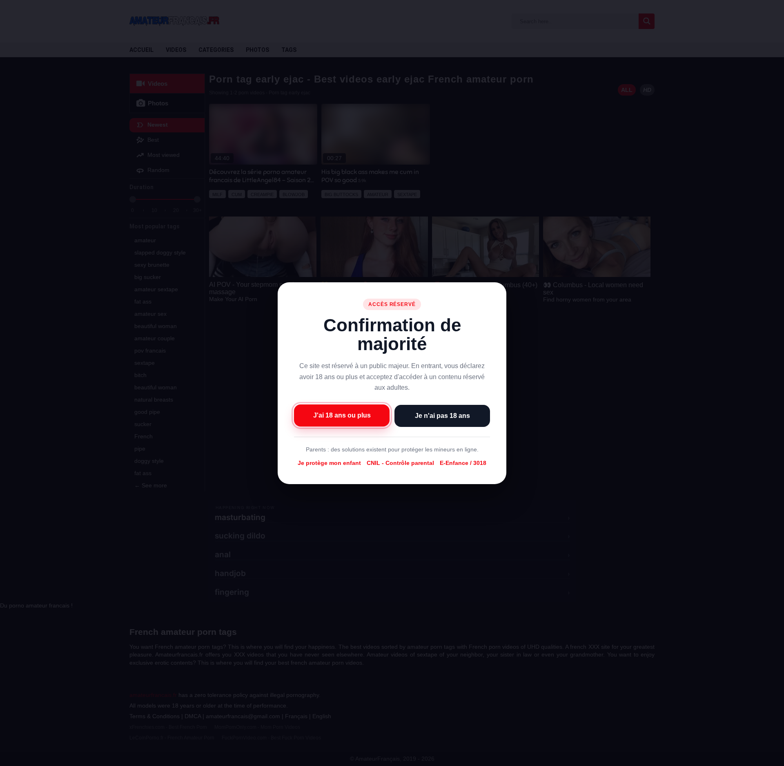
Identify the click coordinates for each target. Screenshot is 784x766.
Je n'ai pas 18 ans (442, 415)
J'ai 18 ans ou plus (342, 414)
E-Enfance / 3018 (463, 463)
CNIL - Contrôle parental (400, 463)
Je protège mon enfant (329, 463)
